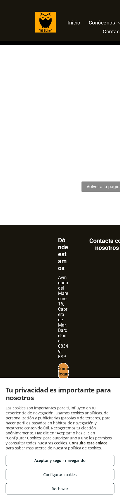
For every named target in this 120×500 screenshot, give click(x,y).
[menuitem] (73, 22)
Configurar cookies (60, 474)
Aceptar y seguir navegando (59, 460)
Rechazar (60, 488)
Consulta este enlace (88, 443)
